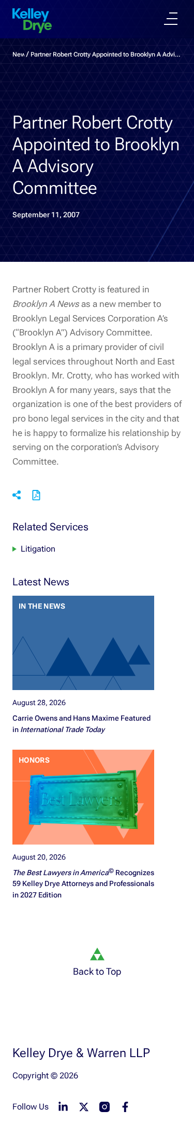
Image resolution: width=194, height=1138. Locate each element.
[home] (32, 20)
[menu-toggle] (171, 18)
